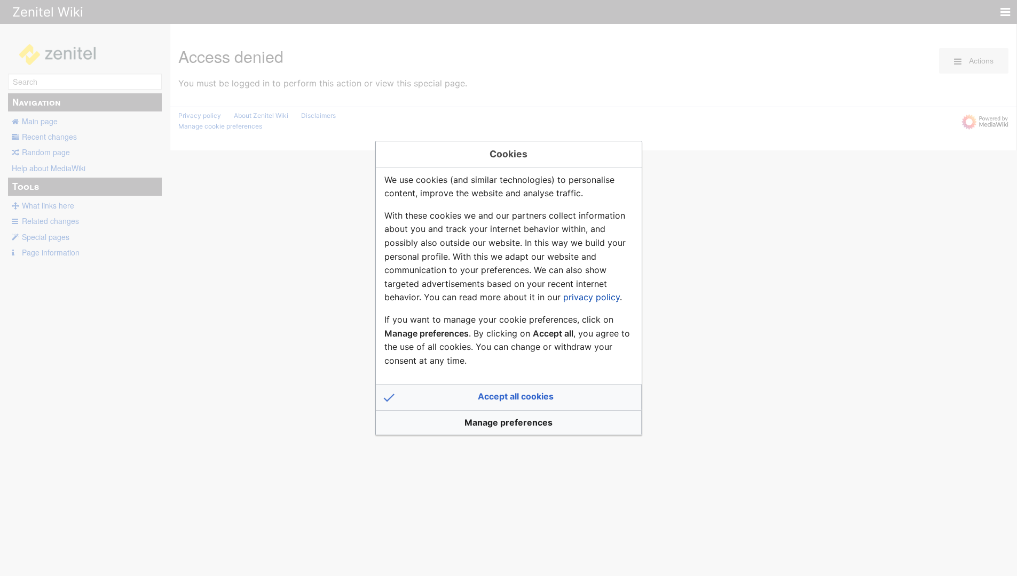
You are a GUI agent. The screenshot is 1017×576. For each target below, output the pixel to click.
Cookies (508, 153)
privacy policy (591, 297)
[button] (509, 397)
